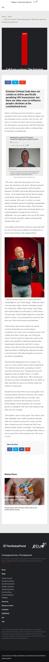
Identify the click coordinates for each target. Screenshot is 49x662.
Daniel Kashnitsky (8, 581)
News (10, 17)
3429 (10, 506)
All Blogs (5, 598)
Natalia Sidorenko (8, 589)
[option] (24, 495)
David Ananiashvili (8, 584)
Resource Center (7, 605)
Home (4, 17)
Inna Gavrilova (7, 592)
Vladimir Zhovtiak (8, 586)
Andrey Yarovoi (7, 578)
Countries (5, 609)
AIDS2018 (5, 613)
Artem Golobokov (8, 595)
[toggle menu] (3, 7)
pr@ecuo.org (6, 563)
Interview (5, 601)
